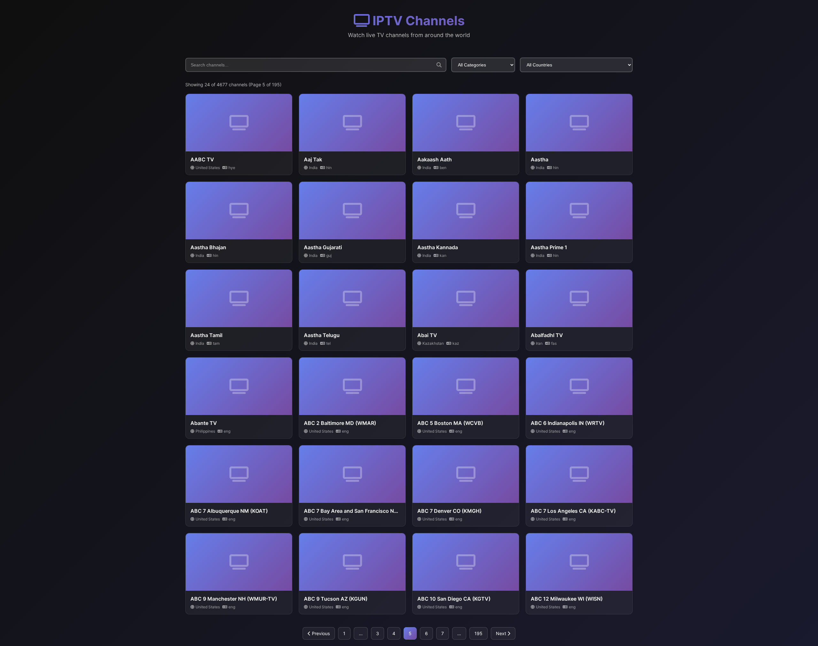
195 (478, 633)
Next (501, 633)
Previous (320, 633)
